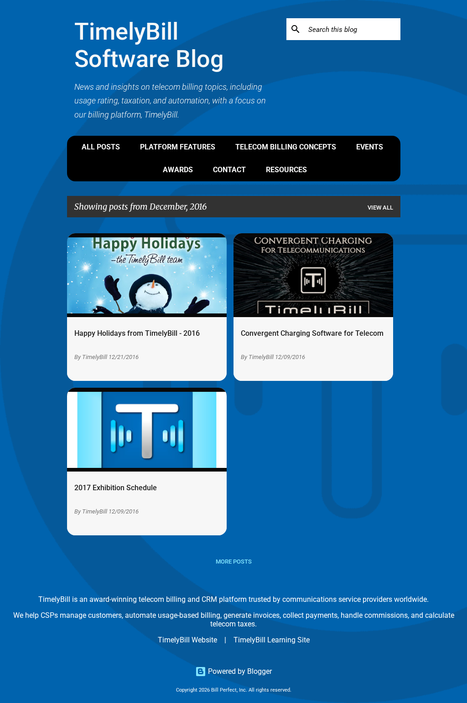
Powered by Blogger (239, 671)
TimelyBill (94, 357)
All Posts (101, 147)
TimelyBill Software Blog (148, 45)
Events (369, 147)
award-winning (113, 599)
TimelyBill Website (187, 640)
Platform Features (177, 147)
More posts (234, 561)
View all (380, 207)
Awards (178, 169)
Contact (229, 169)
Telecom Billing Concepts (285, 147)
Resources (286, 169)
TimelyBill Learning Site (272, 640)
